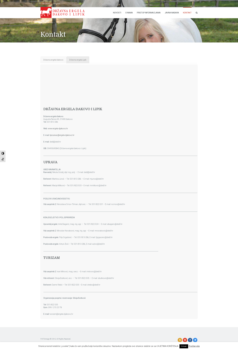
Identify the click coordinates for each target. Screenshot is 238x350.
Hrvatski (46, 3)
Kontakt (187, 13)
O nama (129, 13)
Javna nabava (172, 13)
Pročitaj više (194, 346)
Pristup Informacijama (149, 13)
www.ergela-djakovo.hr (58, 128)
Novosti (117, 13)
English (57, 3)
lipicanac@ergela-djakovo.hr (62, 135)
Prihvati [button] (183, 346)
